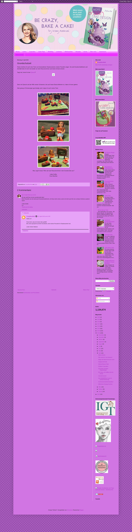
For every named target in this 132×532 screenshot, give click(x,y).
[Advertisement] (53, 275)
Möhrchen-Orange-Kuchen (105, 384)
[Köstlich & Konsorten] (101, 472)
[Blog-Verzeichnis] (99, 494)
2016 (98, 326)
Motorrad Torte (108, 234)
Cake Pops (41, 51)
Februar (101, 389)
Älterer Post (86, 290)
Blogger (81, 510)
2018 (98, 321)
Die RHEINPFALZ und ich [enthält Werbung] (105, 379)
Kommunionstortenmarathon (105, 382)
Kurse (85, 51)
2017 (98, 324)
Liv (22, 195)
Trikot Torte (108, 195)
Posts (99, 298)
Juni (100, 348)
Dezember (101, 335)
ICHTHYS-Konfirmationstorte (109, 221)
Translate (108, 291)
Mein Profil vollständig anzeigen (103, 65)
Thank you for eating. (27, 207)
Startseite (53, 290)
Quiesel (33, 72)
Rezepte (78, 51)
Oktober (101, 339)
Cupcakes (32, 51)
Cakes (24, 51)
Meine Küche (101, 355)
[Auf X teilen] (45, 184)
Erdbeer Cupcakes (103, 366)
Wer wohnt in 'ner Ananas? (105, 357)
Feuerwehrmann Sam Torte (109, 182)
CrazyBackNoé (30, 216)
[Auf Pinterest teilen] (48, 184)
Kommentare (101, 301)
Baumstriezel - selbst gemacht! (109, 167)
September (102, 341)
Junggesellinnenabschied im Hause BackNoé (109, 262)
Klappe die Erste (102, 361)
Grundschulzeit (102, 376)
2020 (98, 317)
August (101, 344)
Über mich (93, 51)
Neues (18, 51)
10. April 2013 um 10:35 (44, 216)
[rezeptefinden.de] (100, 446)
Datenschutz (19, 55)
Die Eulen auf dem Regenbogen (103, 369)
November (101, 337)
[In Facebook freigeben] (47, 184)
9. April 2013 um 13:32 (30, 195)
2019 (98, 319)
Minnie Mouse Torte (103, 210)
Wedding (50, 51)
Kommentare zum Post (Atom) (31, 292)
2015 (98, 328)
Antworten (24, 209)
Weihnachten (69, 51)
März (100, 387)
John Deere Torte (109, 247)
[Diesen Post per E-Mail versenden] (41, 184)
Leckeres (59, 51)
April (100, 353)
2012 (98, 394)
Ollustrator (69, 510)
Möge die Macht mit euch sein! (106, 359)
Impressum (102, 51)
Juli (100, 346)
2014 (98, 330)
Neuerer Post (21, 290)
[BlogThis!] (43, 184)
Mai (100, 350)
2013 (98, 333)
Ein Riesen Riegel (109, 152)
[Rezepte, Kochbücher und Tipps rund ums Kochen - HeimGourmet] (105, 489)
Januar (101, 391)
